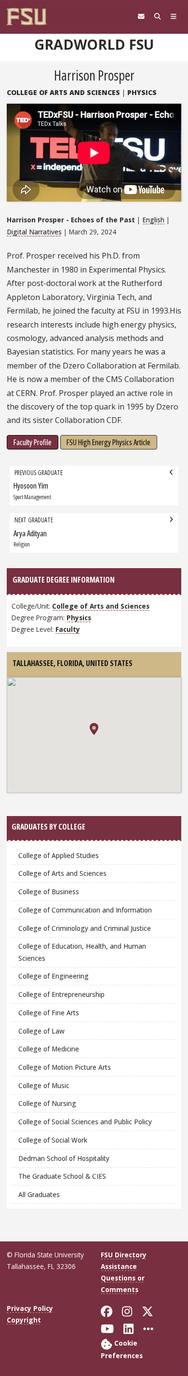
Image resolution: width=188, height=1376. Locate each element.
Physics (142, 92)
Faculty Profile (32, 442)
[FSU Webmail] (141, 16)
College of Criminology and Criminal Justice (84, 928)
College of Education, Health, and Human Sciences (82, 951)
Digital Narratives (34, 231)
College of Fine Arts (48, 1012)
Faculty (67, 629)
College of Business (48, 891)
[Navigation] (173, 16)
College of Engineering (53, 976)
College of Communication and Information (85, 909)
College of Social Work (52, 1139)
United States (109, 663)
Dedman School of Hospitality (63, 1158)
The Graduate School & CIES (62, 1176)
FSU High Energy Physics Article (108, 442)
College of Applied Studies (58, 855)
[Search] (157, 16)
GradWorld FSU (94, 44)
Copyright (24, 1319)
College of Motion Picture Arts (64, 1067)
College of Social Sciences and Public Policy (85, 1121)
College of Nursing (47, 1103)
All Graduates (39, 1194)
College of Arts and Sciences (63, 92)
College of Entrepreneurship (61, 994)
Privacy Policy (30, 1308)
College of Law (41, 1030)
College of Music (43, 1085)
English (153, 219)
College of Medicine (48, 1048)
